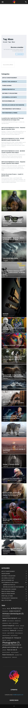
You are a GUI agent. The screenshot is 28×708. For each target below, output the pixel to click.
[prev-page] (2, 557)
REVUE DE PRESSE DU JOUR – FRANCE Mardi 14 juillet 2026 (13, 128)
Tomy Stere (5, 209)
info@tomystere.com (18, 694)
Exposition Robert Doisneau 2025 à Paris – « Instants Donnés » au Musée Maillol (14, 272)
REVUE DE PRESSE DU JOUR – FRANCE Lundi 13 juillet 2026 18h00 (13, 162)
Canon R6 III (15, 623)
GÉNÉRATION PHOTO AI (9, 584)
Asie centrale (10, 620)
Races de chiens (6, 652)
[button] (2, 2)
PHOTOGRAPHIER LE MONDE (8, 589)
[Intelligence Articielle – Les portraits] (14, 341)
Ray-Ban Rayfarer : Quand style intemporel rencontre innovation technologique (12, 222)
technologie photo (6, 657)
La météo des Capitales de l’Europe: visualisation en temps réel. (12, 119)
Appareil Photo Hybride (9, 618)
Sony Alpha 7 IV (18, 654)
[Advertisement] (14, 19)
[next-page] (5, 557)
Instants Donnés (6, 635)
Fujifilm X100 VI (10, 633)
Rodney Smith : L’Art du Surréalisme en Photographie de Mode (13, 238)
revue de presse (14, 652)
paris (8, 640)
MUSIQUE (5, 314)
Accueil (5, 42)
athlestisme (17, 620)
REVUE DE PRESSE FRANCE (8, 591)
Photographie (10, 642)
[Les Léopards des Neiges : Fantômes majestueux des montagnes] (14, 429)
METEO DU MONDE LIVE (7, 580)
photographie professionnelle (11, 645)
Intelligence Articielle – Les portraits (13, 345)
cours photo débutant (7, 628)
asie (4, 620)
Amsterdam (5, 611)
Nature (4, 640)
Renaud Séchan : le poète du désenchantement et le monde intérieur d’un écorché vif (12, 494)
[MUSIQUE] (14, 297)
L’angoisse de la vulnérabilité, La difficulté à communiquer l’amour (12, 479)
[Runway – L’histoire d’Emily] (14, 461)
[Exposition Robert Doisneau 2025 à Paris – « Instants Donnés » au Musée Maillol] (14, 269)
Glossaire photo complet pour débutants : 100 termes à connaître (13, 401)
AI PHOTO (16, 608)
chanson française (8, 625)
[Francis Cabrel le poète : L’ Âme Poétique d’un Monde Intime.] (14, 414)
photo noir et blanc (10, 647)
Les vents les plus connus (10, 258)
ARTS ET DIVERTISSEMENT (8, 571)
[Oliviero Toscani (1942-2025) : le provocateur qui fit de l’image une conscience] (14, 547)
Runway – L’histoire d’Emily (11, 464)
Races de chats (12, 650)
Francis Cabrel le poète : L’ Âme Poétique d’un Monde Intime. (12, 417)
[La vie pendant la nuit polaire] (14, 532)
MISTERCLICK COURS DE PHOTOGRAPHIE (13, 587)
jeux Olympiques (7, 638)
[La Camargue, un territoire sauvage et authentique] (14, 445)
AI (8, 608)
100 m (4, 608)
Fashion (13, 630)
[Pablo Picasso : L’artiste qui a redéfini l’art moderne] (14, 325)
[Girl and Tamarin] (14, 200)
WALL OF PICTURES (6, 600)
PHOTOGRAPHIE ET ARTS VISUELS (9, 582)
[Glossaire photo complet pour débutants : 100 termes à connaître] (14, 398)
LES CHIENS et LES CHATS (7, 578)
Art (19, 618)
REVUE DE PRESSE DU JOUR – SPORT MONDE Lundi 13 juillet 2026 (12, 139)
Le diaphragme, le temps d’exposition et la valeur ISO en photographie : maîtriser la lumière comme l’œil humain (14, 358)
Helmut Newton (19, 633)
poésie (4, 649)
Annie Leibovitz (6, 615)
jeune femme (14, 635)
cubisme (15, 628)
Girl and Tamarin (7, 208)
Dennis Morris (5, 630)
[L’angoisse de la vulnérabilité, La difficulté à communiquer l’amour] (14, 475)
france (4, 633)
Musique (17, 638)
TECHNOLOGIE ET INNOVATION (9, 598)
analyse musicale (14, 611)
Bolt (10, 623)
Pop (20, 647)
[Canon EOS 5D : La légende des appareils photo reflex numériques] (14, 372)
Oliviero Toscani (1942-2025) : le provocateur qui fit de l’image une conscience (13, 550)
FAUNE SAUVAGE (5, 573)
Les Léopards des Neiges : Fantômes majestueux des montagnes (14, 433)
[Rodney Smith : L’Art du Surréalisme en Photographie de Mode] (14, 235)
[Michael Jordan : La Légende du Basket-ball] (14, 511)
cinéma (22, 625)
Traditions (14, 657)
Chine (17, 625)
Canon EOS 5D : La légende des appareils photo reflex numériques (13, 375)
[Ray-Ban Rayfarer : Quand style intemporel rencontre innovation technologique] (14, 219)
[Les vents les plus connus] (14, 252)
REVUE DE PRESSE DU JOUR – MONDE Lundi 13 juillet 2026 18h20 (13, 151)
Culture (21, 628)
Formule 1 (19, 630)
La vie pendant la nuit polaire (11, 536)
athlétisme (5, 623)
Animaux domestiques (12, 613)
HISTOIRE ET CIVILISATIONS (8, 575)
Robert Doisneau (8, 654)
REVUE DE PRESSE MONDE (8, 593)
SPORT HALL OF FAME (7, 596)
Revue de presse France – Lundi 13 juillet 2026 (12, 175)
